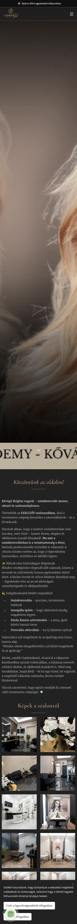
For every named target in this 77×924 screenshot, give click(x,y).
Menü (71, 13)
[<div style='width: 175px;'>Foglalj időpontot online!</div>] (10, 914)
